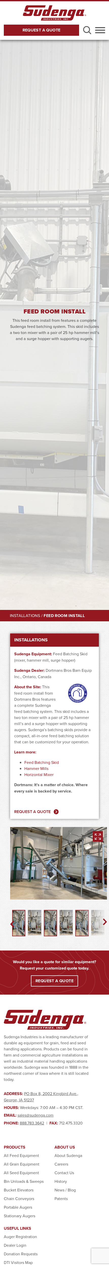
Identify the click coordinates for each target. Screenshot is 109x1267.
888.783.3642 (32, 1123)
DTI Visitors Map (18, 1262)
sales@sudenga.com (35, 1115)
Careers (61, 1164)
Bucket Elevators (18, 1190)
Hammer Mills (36, 768)
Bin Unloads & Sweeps (24, 1181)
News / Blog (65, 1190)
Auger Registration (20, 1236)
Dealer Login (15, 1245)
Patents (61, 1198)
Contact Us (64, 1172)
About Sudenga (68, 1155)
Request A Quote (42, 30)
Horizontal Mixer (38, 774)
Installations (25, 615)
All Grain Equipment (21, 1164)
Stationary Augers (19, 1216)
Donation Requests (21, 1254)
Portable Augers (18, 1207)
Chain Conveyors (19, 1198)
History (61, 1181)
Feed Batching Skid (41, 762)
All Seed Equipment (21, 1172)
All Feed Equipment (21, 1155)
